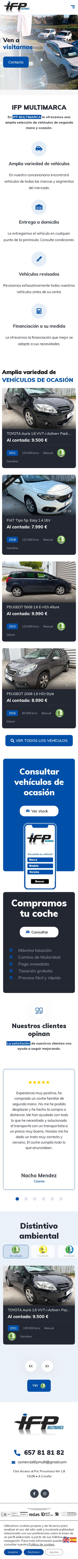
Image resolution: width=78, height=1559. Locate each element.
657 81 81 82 (43, 1452)
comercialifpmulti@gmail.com (42, 1462)
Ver (35, 1385)
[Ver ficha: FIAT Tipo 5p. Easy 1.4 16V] (39, 515)
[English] (66, 1540)
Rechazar (34, 1552)
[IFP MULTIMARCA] (16, 7)
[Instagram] (45, 1493)
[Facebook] (34, 1493)
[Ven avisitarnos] (39, 52)
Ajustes (54, 1552)
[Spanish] (73, 1540)
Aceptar (13, 1552)
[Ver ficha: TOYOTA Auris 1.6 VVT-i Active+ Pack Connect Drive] (39, 428)
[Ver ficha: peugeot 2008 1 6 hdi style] (39, 688)
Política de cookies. (41, 1544)
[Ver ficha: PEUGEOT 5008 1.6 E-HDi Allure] (39, 601)
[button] (17, 1199)
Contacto (16, 62)
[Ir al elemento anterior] (31, 1366)
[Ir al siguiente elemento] (47, 1366)
